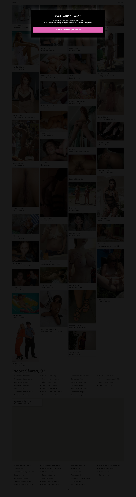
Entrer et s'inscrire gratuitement (68, 30)
